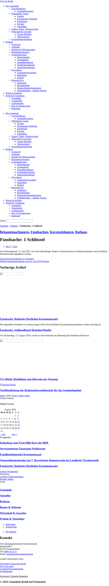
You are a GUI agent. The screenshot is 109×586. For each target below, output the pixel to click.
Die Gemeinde (12, 6)
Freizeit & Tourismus (15, 95)
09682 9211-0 (10, 551)
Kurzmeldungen (62, 232)
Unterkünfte (16, 101)
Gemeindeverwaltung (26, 72)
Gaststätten (16, 98)
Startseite (4, 226)
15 (16, 422)
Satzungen (21, 83)
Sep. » (14, 434)
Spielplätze (22, 26)
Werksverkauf (23, 37)
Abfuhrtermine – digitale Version (31, 90)
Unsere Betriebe (24, 34)
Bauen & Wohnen (14, 93)
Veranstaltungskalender (21, 39)
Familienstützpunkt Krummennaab (20, 454)
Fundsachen (39, 232)
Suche (3, 221)
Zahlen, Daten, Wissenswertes (24, 29)
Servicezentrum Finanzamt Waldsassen (22, 448)
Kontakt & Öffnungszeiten (23, 49)
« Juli (2, 434)
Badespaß (15, 108)
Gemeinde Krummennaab (11, 569)
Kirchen (20, 24)
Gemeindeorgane (19, 55)
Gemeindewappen (25, 11)
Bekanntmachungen (20, 52)
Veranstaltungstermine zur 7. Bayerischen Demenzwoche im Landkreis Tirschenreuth (49, 460)
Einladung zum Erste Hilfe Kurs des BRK (24, 442)
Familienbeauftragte (26, 65)
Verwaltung (16, 70)
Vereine (20, 16)
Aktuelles (15, 47)
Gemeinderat (23, 60)
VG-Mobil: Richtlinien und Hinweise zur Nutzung (29, 379)
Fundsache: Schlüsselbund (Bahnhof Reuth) (25, 330)
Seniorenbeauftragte (26, 67)
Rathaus (9, 42)
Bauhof (20, 78)
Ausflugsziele (17, 103)
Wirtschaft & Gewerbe (21, 31)
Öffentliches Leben (20, 14)
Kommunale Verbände (27, 19)
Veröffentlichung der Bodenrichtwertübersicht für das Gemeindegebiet (40, 390)
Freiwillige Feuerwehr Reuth (13, 564)
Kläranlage (22, 75)
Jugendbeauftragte (25, 62)
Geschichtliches (18, 8)
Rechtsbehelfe (23, 85)
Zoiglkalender (6, 571)
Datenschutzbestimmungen (29, 88)
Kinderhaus (22, 21)
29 (16, 428)
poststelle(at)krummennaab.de (19, 554)
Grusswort (16, 44)
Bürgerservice (17, 80)
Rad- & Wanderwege (20, 106)
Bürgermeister (23, 57)
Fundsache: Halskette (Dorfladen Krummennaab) (29, 318)
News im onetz (6, 566)
